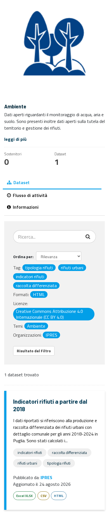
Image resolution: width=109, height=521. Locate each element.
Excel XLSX (24, 495)
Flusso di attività (29, 195)
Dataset (21, 182)
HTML (58, 495)
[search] (88, 236)
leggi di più (15, 139)
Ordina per (22, 257)
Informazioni (25, 207)
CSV (43, 495)
